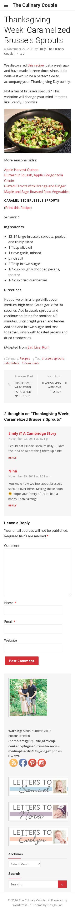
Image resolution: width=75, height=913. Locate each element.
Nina (12, 471)
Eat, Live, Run (38, 347)
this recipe (36, 65)
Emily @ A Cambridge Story (32, 433)
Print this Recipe (18, 207)
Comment (11, 545)
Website (10, 640)
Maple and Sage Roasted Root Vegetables (36, 191)
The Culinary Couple (34, 5)
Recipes (25, 358)
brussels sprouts (53, 358)
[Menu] (8, 5)
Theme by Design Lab (47, 905)
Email (9, 621)
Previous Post (24, 386)
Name (10, 603)
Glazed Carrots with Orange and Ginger (35, 186)
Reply (12, 457)
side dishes (11, 363)
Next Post (51, 384)
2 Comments (30, 363)
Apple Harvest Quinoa (21, 169)
